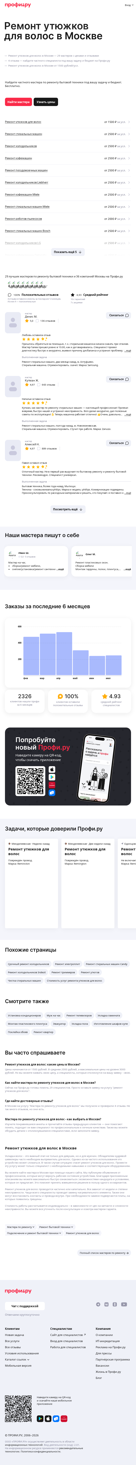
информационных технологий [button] (24, 1444)
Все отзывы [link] (13, 1347)
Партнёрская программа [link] (113, 1359)
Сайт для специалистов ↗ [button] (68, 1335)
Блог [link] (99, 1378)
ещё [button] (61, 569)
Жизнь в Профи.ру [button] (108, 1372)
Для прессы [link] (104, 1353)
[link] (18, 102)
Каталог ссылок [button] (15, 1359)
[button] (118, 315)
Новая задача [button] (14, 1335)
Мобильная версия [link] (18, 1365)
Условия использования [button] (22, 1353)
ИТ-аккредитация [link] (108, 1341)
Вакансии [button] (102, 1365)
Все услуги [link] (12, 1341)
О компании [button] (104, 1335)
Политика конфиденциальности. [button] (41, 1451)
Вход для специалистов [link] (66, 1341)
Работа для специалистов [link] (68, 1347)
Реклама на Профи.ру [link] (111, 1347)
